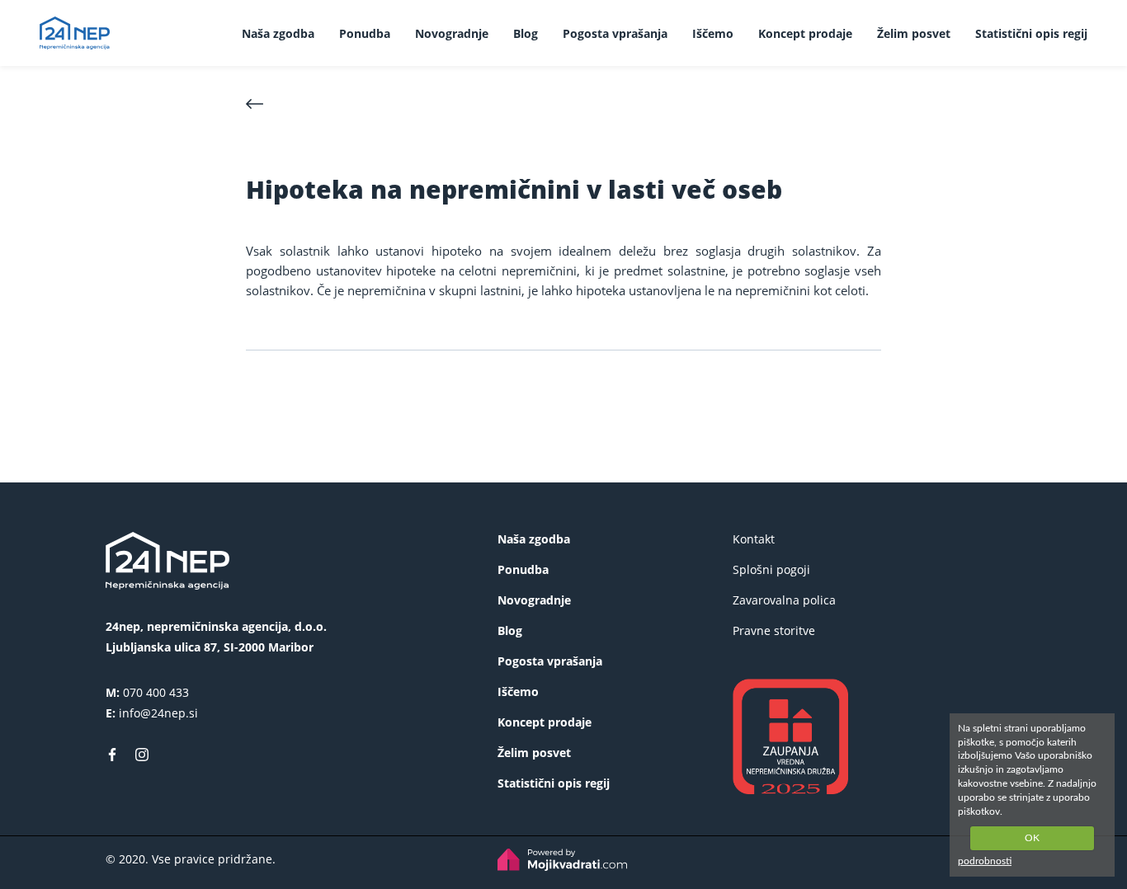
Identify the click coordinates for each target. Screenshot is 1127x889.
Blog (525, 33)
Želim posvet (913, 33)
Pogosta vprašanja (615, 33)
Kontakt (754, 539)
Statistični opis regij (1031, 33)
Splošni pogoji (771, 569)
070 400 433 (156, 692)
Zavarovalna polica (784, 600)
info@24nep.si (158, 713)
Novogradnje (451, 33)
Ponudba (364, 33)
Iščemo (712, 33)
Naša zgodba (278, 33)
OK (1032, 838)
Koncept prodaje (805, 33)
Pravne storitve (774, 630)
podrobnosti (984, 861)
